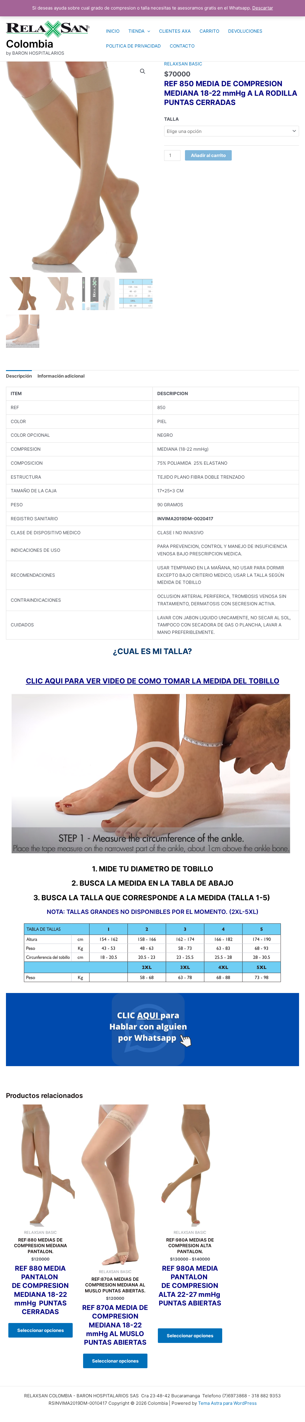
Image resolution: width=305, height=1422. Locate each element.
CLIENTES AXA (175, 31)
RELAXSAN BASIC (183, 64)
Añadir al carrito (208, 155)
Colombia (29, 43)
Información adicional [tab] (61, 376)
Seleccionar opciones (40, 1330)
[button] (147, 31)
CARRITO (209, 31)
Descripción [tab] (19, 376)
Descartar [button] (262, 8)
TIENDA (136, 31)
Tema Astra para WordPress (227, 1403)
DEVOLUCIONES (245, 31)
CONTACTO (182, 46)
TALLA (171, 119)
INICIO (112, 31)
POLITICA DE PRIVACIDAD (133, 46)
